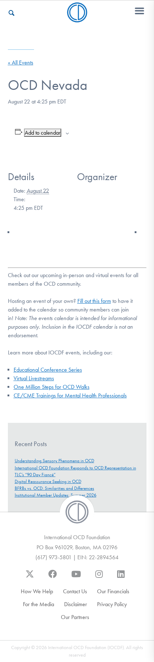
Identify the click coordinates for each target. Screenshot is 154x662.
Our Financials (113, 591)
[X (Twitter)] (29, 577)
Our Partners (75, 617)
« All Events (20, 62)
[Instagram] (99, 577)
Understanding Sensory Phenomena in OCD (54, 460)
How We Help (37, 591)
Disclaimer (75, 604)
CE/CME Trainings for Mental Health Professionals (70, 395)
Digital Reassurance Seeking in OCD (48, 481)
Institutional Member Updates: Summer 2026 (55, 495)
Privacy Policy (112, 604)
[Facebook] (52, 577)
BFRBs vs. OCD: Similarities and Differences (54, 488)
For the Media (38, 604)
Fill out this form (94, 301)
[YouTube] (76, 577)
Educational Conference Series (48, 369)
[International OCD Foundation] (77, 18)
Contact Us (75, 591)
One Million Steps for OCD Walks (52, 386)
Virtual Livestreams (34, 378)
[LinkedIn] (121, 577)
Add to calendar (43, 132)
